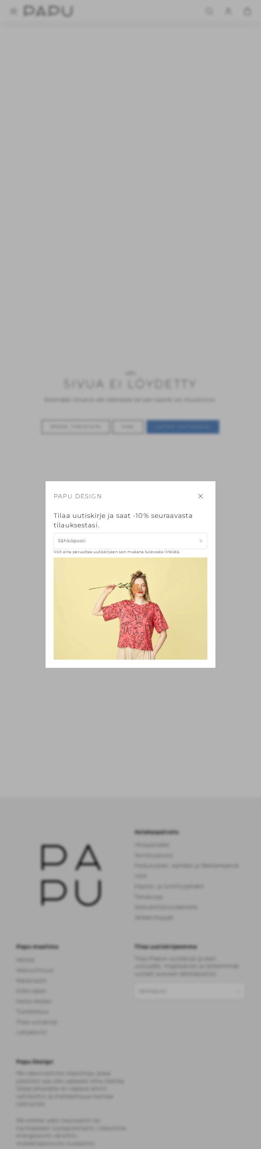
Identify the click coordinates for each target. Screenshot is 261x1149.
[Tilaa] (201, 541)
